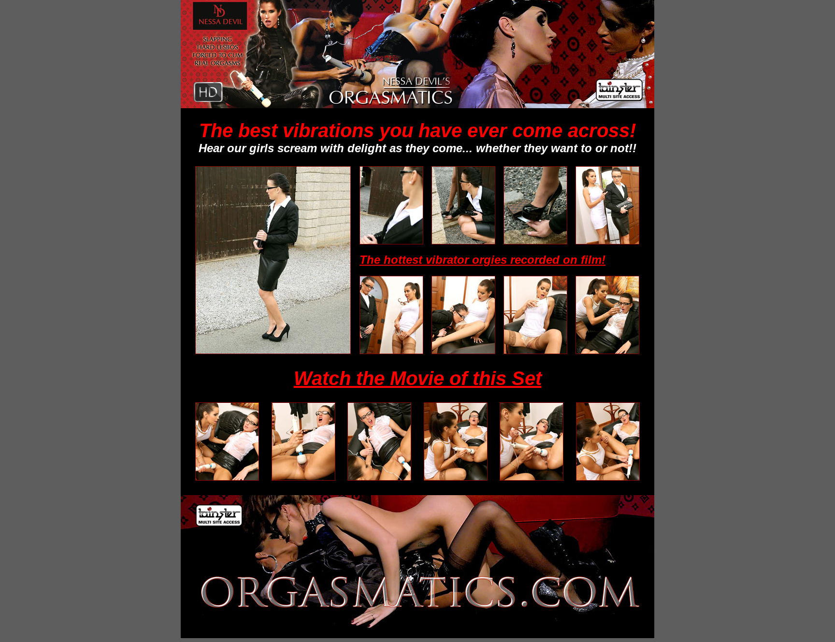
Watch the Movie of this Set (418, 378)
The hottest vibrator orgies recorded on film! (482, 259)
